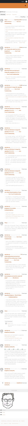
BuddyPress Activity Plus (10, 332)
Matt (19, 420)
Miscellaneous (16, 277)
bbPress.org (9, 420)
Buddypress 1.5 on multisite (10, 208)
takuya (6, 19)
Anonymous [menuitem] (26, 1)
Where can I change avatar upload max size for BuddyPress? (13, 49)
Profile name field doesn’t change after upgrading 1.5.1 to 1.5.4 (13, 87)
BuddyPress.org (2, 5)
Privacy (10, 423)
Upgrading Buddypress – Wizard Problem (13, 295)
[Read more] (22, 42)
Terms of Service (15, 423)
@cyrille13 (8, 77)
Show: (16, 16)
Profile (3, 412)
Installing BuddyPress (9, 210)
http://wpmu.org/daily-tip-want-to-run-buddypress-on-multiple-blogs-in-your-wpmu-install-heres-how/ (15, 216)
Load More (14, 390)
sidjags (9, 323)
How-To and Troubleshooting (13, 74)
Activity (3, 410)
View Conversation (8, 321)
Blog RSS (22, 420)
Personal (3, 14)
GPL (2, 423)
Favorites (14, 14)
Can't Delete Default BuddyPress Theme (13, 192)
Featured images (8, 236)
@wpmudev (7, 335)
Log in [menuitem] (22, 1)
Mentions (8, 14)
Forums (3, 414)
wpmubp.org (7, 47)
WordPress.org (3, 420)
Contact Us (6, 423)
